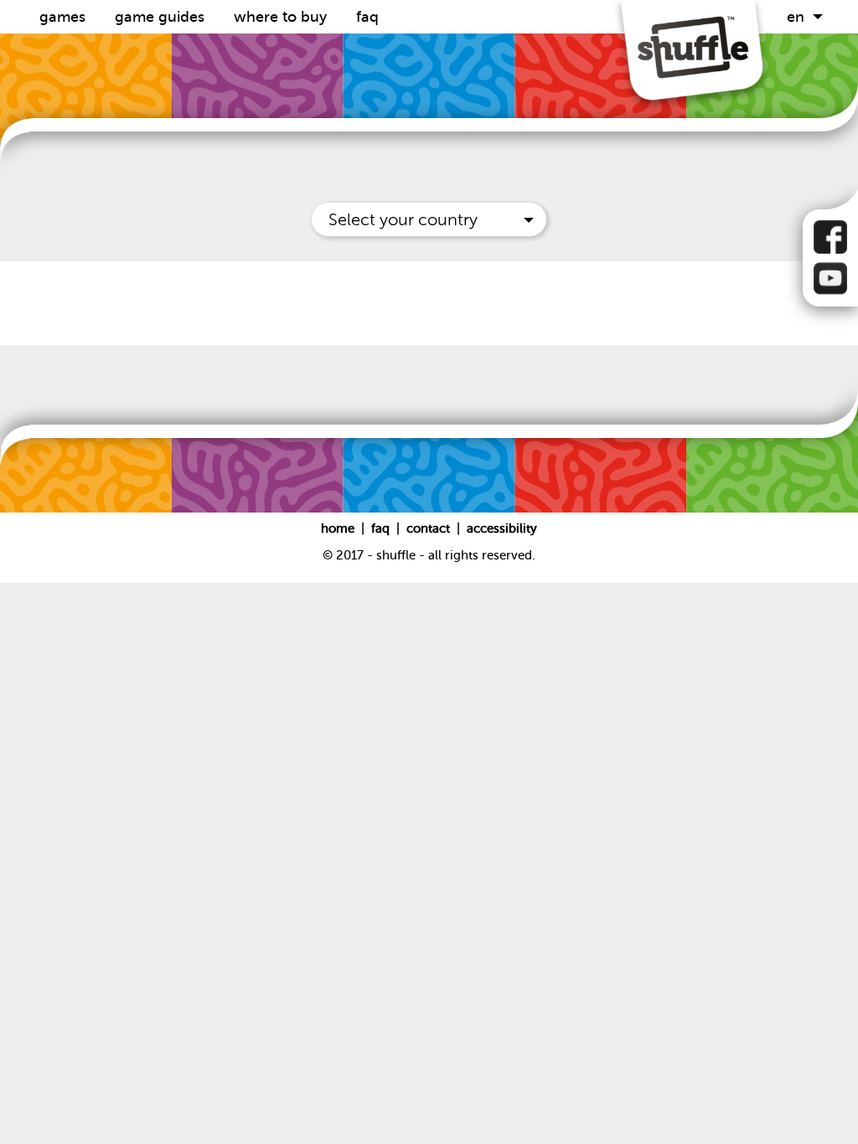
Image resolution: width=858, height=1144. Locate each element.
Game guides (162, 16)
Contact (429, 528)
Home (339, 528)
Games (64, 16)
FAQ (367, 16)
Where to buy (282, 16)
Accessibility (502, 528)
